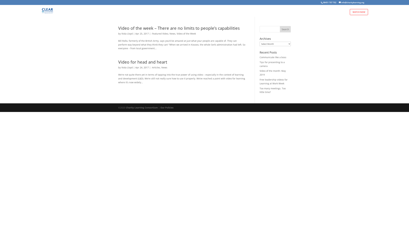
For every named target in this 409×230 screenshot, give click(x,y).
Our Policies (167, 107)
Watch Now (359, 12)
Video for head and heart (142, 62)
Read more (286, 225)
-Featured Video (159, 33)
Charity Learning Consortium (142, 107)
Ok (275, 225)
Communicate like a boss (273, 57)
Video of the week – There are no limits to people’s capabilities (179, 28)
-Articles (155, 67)
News (172, 33)
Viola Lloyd (127, 33)
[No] (405, 225)
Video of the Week (186, 33)
